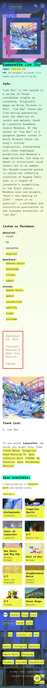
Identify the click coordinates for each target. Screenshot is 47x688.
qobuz (10, 280)
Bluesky (8, 662)
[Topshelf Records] (5, 616)
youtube (11, 319)
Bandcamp (27, 654)
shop (25, 614)
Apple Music (11, 654)
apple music (14, 290)
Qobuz (6, 646)
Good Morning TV (14, 454)
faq (36, 634)
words (20, 622)
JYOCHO (30, 458)
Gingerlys (29, 450)
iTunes (10, 274)
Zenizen (8, 465)
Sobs (20, 462)
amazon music (15, 263)
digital (11, 253)
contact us (24, 634)
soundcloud (14, 301)
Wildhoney (33, 462)
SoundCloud (36, 662)
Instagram (19, 646)
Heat (31, 454)
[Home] (4, 6)
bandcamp (12, 269)
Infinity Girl (13, 458)
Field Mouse (11, 450)
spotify (11, 307)
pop (23, 69)
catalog (15, 6)
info (29, 622)
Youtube (21, 662)
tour (33, 614)
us (4, 634)
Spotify (34, 646)
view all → (9, 494)
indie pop (16, 69)
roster (15, 614)
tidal (10, 313)
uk (10, 634)
